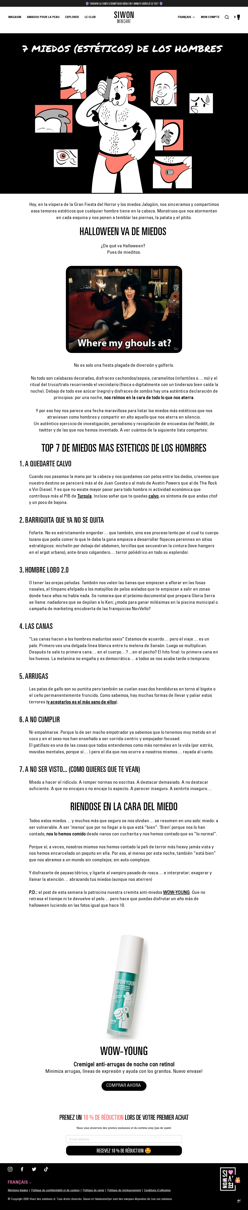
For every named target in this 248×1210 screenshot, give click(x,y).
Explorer (72, 17)
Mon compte (211, 17)
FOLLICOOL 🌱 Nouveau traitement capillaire (124, 3)
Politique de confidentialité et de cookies (55, 1190)
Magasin (14, 17)
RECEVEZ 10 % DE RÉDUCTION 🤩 (124, 1150)
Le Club (90, 17)
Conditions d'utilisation (157, 1190)
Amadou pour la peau (43, 17)
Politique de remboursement (124, 1190)
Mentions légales (18, 1190)
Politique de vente (93, 1190)
